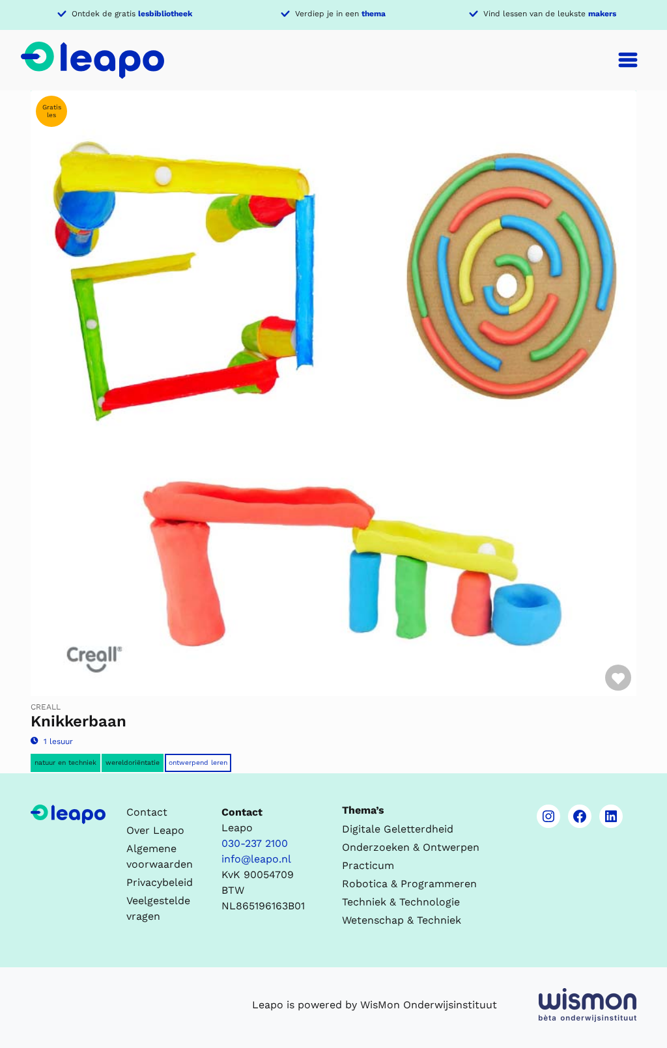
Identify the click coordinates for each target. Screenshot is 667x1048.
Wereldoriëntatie (133, 762)
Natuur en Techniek (65, 762)
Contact (146, 812)
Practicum (368, 865)
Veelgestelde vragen (158, 908)
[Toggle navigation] (628, 60)
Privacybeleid (159, 882)
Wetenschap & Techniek (401, 920)
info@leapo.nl (256, 859)
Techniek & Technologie (401, 902)
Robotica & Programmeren (409, 883)
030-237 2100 (254, 843)
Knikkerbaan (78, 721)
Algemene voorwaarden (159, 856)
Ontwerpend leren (198, 762)
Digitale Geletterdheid (397, 829)
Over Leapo (155, 830)
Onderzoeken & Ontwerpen (410, 847)
